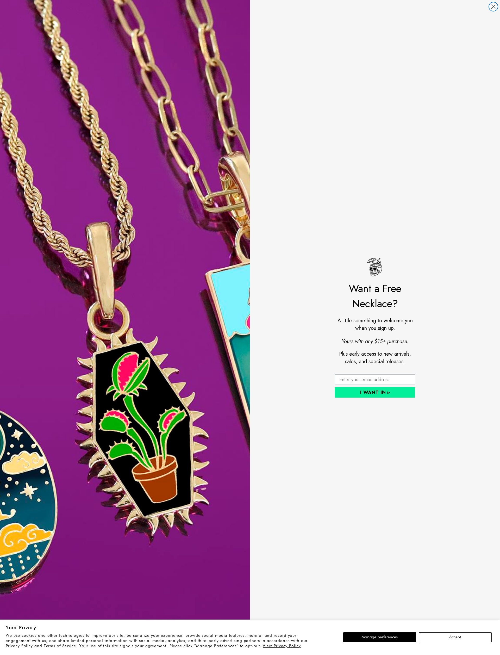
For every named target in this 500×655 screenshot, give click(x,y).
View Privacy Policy (282, 646)
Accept (455, 637)
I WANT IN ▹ (375, 392)
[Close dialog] (493, 6)
